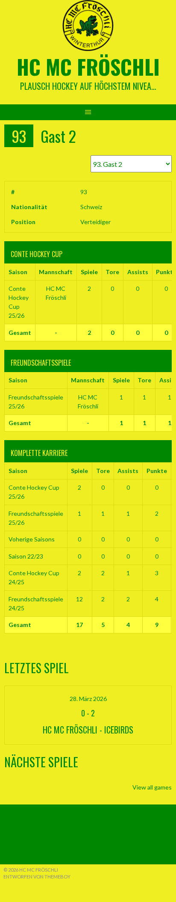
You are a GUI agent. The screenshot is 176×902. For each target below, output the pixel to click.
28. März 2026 (88, 698)
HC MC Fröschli (88, 66)
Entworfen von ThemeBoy (36, 876)
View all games (152, 787)
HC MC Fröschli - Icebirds (88, 729)
